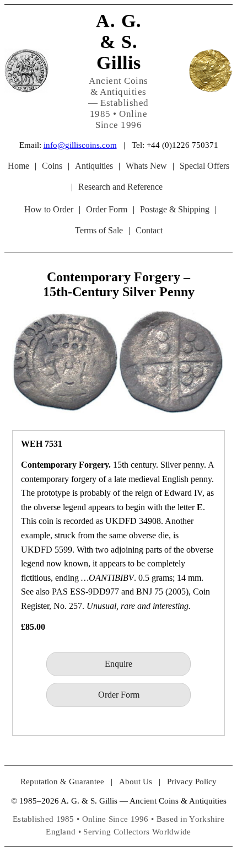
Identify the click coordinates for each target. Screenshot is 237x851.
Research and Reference (120, 186)
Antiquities (94, 165)
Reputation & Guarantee (62, 781)
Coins (52, 165)
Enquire (118, 663)
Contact (149, 230)
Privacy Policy (192, 781)
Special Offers (204, 165)
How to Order (48, 209)
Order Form (106, 209)
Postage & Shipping (174, 209)
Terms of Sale (99, 230)
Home (18, 165)
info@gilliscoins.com (80, 145)
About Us (135, 781)
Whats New (146, 165)
